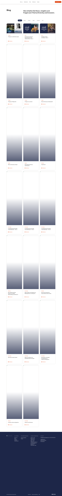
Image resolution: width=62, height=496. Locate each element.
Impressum (29, 494)
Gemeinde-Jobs (33, 445)
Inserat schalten (23, 437)
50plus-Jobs (33, 437)
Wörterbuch (16, 440)
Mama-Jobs (33, 438)
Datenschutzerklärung (35, 494)
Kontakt (15, 439)
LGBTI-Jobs (33, 439)
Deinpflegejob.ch (34, 443)
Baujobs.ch (32, 444)
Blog (15, 438)
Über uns (15, 437)
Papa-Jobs (32, 440)
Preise (22, 438)
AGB (39, 494)
